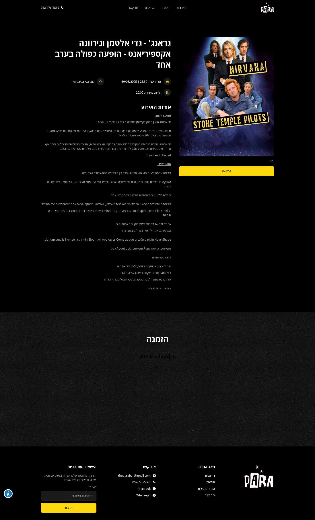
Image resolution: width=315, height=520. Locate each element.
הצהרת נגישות (206, 489)
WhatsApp (143, 495)
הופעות (166, 8)
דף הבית (182, 8)
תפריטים (150, 8)
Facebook (144, 489)
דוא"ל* (92, 487)
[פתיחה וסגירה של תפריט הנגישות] (8, 493)
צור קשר (133, 8)
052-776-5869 (50, 8)
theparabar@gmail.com (134, 476)
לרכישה (226, 171)
